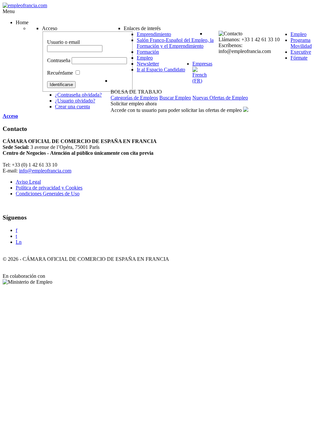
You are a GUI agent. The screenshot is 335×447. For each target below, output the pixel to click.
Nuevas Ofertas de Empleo (220, 97)
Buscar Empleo (175, 97)
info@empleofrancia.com (45, 170)
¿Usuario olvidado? (75, 100)
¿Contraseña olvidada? (78, 95)
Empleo (145, 58)
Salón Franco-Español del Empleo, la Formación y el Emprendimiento (175, 43)
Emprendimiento (154, 34)
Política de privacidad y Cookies (49, 187)
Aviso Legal (28, 182)
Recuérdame (60, 73)
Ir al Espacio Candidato (161, 69)
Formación (148, 52)
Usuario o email (63, 42)
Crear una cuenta (72, 106)
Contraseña (58, 60)
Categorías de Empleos (134, 97)
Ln (19, 242)
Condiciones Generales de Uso (47, 193)
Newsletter (148, 63)
